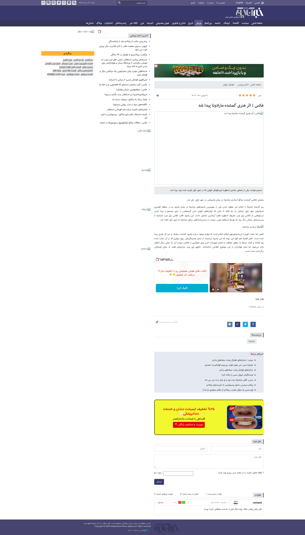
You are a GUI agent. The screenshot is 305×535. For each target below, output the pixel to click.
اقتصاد (236, 23)
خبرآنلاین (244, 13)
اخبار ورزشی (242, 85)
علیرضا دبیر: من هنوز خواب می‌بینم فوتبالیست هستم (229, 365)
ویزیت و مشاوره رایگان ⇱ (189, 424)
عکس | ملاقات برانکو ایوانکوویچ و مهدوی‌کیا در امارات (123, 123)
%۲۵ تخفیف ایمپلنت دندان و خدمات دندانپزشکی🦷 (188, 411)
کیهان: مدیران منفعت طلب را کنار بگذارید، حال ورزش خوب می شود (123, 48)
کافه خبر (133, 23)
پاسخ (161, 502)
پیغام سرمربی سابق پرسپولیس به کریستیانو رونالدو (230, 385)
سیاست (245, 23)
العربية (249, 2)
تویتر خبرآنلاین (59, 3)
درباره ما (210, 2)
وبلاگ (99, 23)
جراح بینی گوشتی (52, 63)
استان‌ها (89, 23)
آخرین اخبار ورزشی (139, 36)
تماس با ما (221, 2)
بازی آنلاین (67, 60)
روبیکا (43, 3)
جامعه (218, 23)
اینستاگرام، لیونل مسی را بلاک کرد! (237, 375)
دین (142, 23)
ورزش (198, 23)
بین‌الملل (208, 23)
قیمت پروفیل (86, 74)
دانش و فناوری (179, 23)
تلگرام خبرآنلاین (69, 3)
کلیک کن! (182, 288)
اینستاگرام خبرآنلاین (64, 3)
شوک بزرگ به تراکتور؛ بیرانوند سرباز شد (129, 99)
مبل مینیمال (67, 63)
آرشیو (193, 2)
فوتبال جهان (228, 85)
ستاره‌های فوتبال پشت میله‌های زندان (236, 370)
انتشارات (108, 23)
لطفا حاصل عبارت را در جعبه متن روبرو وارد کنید (241, 473)
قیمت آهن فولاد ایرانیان (70, 67)
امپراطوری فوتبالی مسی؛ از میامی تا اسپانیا (128, 80)
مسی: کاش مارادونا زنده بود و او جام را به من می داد (229, 380)
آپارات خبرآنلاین (54, 3)
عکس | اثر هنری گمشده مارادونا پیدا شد (231, 105)
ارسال (159, 482)
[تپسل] (156, 65)
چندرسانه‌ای (121, 23)
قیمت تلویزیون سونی (83, 63)
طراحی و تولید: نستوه (136, 530)
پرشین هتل (87, 67)
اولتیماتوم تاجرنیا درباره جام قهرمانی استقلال (127, 109)
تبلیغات (201, 2)
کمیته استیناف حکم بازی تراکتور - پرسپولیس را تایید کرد (124, 116)
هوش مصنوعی (162, 23)
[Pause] (213, 289)
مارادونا (252, 341)
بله (48, 3)
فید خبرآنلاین (74, 3)
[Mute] (218, 289)
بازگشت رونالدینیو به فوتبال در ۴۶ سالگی (129, 55)
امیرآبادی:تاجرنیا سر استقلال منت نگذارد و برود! (125, 94)
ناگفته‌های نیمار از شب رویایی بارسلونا (130, 104)
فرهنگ (226, 23)
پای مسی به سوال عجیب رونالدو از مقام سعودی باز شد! (228, 390)
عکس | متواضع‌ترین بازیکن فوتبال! (131, 89)
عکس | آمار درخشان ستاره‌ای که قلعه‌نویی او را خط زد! (123, 85)
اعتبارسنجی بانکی (85, 70)
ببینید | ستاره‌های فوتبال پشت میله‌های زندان (232, 360)
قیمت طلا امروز (69, 70)
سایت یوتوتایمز (72, 74)
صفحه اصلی (257, 23)
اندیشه (150, 23)
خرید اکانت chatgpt (56, 74)
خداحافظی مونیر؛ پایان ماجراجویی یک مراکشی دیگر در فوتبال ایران (123, 73)
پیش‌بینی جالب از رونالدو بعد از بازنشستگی (127, 41)
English (239, 2)
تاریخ (190, 23)
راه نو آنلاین (78, 60)
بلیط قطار (57, 70)
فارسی (257, 2)
